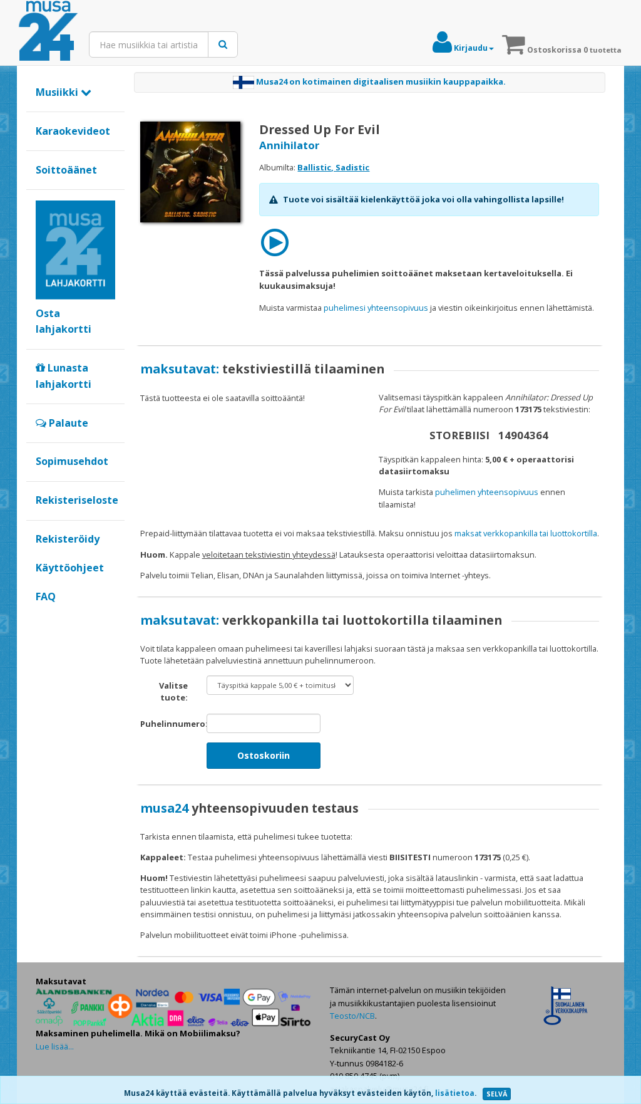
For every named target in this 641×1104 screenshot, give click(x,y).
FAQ (46, 596)
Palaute (67, 423)
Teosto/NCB (352, 1015)
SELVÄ (496, 1094)
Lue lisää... (55, 1046)
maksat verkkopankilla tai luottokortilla (525, 533)
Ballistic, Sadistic (333, 167)
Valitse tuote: (173, 691)
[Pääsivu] (48, 31)
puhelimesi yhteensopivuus (376, 307)
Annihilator (289, 145)
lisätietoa (454, 1093)
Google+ (42, 617)
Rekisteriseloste (77, 500)
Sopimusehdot (72, 461)
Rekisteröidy (68, 539)
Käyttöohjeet (70, 568)
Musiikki (58, 92)
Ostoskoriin (263, 755)
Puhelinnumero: (168, 723)
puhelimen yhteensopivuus (486, 491)
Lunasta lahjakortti (63, 376)
